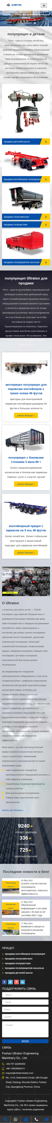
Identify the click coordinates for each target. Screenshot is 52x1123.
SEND (25, 1041)
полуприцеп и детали (26, 33)
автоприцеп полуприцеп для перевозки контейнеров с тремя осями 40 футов (26, 388)
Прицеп (8, 948)
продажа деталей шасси (17, 141)
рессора (11, 108)
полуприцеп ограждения (20, 244)
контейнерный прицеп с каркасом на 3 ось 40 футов (26, 528)
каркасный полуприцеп (19, 161)
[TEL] (36, 1119)
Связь (6, 1047)
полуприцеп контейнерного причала (26, 166)
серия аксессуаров (17, 98)
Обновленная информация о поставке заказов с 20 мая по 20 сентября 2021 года (34, 910)
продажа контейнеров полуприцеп (22, 179)
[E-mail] (26, 1119)
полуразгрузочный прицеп (21, 196)
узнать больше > (26, 415)
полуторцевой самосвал (20, 201)
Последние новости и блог (26, 871)
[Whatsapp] (15, 1119)
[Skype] (5, 1119)
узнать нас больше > (13, 810)
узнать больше (24, 22)
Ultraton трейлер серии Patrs (22, 103)
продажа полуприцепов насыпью (21, 262)
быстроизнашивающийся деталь (24, 124)
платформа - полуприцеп (20, 156)
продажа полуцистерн (15, 224)
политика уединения (33, 1109)
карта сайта (13, 1109)
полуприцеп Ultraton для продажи (26, 280)
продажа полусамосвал (16, 216)
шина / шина (13, 118)
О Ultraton (10, 602)
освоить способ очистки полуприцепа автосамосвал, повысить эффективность (34, 888)
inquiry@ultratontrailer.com (19, 1073)
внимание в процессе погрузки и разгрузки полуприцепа (32, 930)
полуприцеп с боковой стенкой (23, 239)
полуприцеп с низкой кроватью (23, 249)
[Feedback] (47, 1119)
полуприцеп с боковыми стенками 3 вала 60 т (26, 459)
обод (9, 113)
